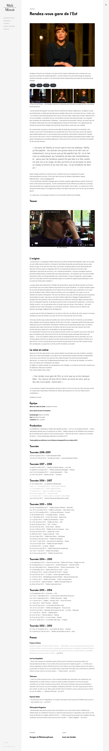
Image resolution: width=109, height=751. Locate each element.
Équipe (39, 85)
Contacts (6, 29)
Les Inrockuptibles (36, 658)
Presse (53, 85)
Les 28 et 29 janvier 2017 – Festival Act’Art (44, 493)
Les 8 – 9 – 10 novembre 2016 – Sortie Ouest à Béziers (48, 486)
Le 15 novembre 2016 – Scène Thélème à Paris (45, 488)
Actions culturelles (9, 26)
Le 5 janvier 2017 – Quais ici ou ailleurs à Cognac (45, 491)
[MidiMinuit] (11, 7)
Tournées (6, 23)
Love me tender (69, 735)
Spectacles (7, 21)
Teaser (32, 85)
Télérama (33, 676)
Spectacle (32, 9)
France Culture (35, 643)
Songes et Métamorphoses (41, 735)
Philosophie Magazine (38, 707)
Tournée (46, 85)
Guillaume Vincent (9, 18)
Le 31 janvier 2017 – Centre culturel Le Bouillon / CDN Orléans (50, 496)
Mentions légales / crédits (9, 746)
